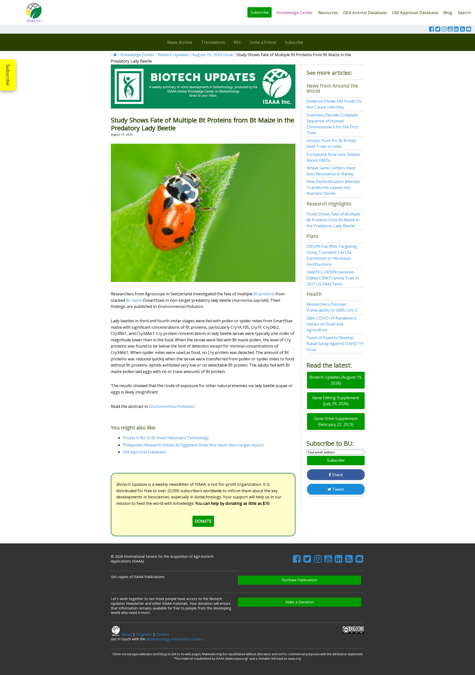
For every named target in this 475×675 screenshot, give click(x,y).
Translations (213, 42)
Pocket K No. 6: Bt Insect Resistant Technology (166, 438)
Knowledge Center (295, 12)
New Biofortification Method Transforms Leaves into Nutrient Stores (333, 187)
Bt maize (134, 300)
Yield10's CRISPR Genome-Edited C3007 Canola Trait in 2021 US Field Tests (333, 278)
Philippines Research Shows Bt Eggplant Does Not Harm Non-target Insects (193, 445)
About (127, 634)
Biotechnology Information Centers (175, 639)
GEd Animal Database (365, 12)
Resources (328, 12)
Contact (162, 634)
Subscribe (259, 12)
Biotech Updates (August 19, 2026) (335, 380)
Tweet (337, 489)
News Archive (179, 42)
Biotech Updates (173, 54)
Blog (447, 12)
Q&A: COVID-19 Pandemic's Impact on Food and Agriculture (331, 324)
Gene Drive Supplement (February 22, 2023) (336, 421)
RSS (237, 42)
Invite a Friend (263, 42)
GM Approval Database (415, 12)
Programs (144, 634)
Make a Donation (299, 602)
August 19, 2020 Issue (212, 54)
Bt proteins (263, 294)
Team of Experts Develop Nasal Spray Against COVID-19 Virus (335, 343)
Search (464, 12)
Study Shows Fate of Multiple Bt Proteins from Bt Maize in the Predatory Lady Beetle (333, 220)
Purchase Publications (299, 580)
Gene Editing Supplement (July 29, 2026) (335, 400)
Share (337, 474)
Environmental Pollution (171, 406)
